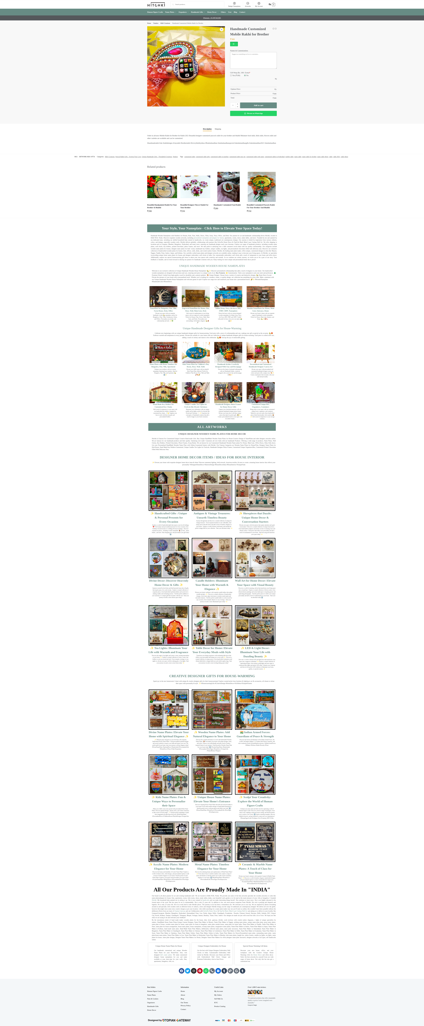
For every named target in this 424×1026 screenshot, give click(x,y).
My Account (259, 6)
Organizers (151, 1002)
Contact (183, 1009)
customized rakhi (189, 157)
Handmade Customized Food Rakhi (227, 205)
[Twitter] (187, 971)
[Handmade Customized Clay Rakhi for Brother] (273, 29)
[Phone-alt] (212, 971)
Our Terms (184, 1002)
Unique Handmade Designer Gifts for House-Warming (212, 328)
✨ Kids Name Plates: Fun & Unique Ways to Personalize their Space (169, 801)
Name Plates (151, 995)
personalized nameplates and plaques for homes (209, 238)
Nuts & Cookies (152, 999)
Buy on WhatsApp (163, 212)
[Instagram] (194, 971)
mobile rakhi (289, 157)
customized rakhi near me (237, 157)
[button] (272, 4)
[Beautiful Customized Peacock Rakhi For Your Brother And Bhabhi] (262, 187)
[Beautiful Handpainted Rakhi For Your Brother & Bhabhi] (162, 187)
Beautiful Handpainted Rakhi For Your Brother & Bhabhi (162, 206)
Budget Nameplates (234, 6)
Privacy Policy (186, 1005)
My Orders (218, 995)
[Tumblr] (224, 971)
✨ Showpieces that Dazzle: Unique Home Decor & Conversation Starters (255, 517)
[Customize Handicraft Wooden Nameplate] (276, 29)
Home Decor (257, 955)
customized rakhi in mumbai (219, 157)
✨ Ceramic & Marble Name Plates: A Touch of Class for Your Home (255, 868)
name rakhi (297, 157)
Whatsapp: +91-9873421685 (212, 18)
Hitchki (154, 900)
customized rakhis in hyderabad (275, 157)
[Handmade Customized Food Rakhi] (229, 187)
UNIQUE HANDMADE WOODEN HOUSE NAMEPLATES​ (212, 265)
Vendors (155, 23)
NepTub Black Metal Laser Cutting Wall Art (233, 911)
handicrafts (205, 900)
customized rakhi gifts (203, 157)
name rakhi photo (322, 157)
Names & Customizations (239, 51)
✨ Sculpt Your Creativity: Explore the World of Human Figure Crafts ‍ (255, 801)
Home (149, 23)
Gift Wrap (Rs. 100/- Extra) (240, 73)
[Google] (236, 971)
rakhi (330, 157)
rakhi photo (344, 157)
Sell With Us (218, 999)
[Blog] (230, 971)
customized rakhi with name (255, 157)
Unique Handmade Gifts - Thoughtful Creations (157, 157)
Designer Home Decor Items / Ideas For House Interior (212, 457)
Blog (182, 999)
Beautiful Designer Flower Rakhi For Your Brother (194, 206)
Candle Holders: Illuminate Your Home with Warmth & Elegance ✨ (212, 584)
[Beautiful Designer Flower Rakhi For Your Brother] (195, 187)
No (247, 75)
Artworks (248, 6)
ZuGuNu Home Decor (210, 911)
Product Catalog (219, 1006)
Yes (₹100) (236, 75)
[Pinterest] (200, 971)
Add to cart (258, 105)
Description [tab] (207, 129)
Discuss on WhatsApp (255, 113)
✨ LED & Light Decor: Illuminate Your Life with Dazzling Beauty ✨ (255, 652)
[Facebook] (181, 971)
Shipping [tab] (218, 129)
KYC (216, 1002)
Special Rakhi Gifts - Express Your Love (128, 157)
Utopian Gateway (179, 911)
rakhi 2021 (336, 157)
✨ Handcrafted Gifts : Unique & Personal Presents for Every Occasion (169, 517)
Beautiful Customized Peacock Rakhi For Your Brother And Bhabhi (261, 206)
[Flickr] (218, 971)
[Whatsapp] (206, 971)
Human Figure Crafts (154, 991)
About (183, 995)
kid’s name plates (166, 955)
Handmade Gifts (153, 1006)
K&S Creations (165, 23)
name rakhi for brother (309, 157)
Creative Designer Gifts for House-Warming (212, 676)
